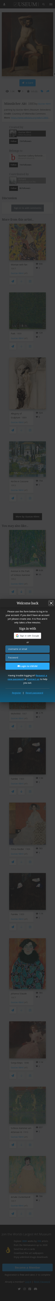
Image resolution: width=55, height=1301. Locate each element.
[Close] (51, 603)
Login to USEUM (28, 666)
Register (16, 692)
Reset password (34, 692)
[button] (27, 636)
